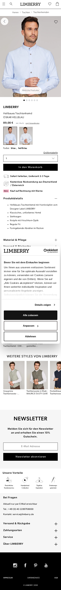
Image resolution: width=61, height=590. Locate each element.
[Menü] (3, 4)
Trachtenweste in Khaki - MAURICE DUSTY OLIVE (37, 392)
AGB (56, 578)
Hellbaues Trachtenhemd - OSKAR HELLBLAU (13, 344)
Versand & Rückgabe (16, 523)
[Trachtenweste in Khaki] (37, 375)
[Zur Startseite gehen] (30, 4)
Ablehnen (30, 336)
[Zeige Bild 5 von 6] (34, 100)
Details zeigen (43, 304)
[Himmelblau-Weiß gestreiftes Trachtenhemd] (26, 136)
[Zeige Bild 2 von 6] (26, 100)
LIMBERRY (11, 107)
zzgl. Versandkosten (32, 123)
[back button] (4, 21)
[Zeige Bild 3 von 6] (29, 100)
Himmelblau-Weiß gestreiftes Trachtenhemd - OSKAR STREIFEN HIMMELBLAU (37, 344)
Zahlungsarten (12, 530)
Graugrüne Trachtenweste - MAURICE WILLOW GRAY (11, 392)
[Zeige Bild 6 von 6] (37, 100)
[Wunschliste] (50, 4)
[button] (30, 158)
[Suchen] (11, 4)
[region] (30, 58)
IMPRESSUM (8, 578)
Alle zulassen (30, 315)
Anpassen (28, 325)
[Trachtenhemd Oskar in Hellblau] (30, 56)
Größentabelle (50, 153)
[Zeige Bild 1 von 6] (24, 100)
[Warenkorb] (57, 4)
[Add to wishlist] (56, 22)
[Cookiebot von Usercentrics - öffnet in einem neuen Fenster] (44, 251)
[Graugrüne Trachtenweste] (14, 375)
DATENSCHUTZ (33, 578)
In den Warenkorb (30, 167)
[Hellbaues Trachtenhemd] (10, 136)
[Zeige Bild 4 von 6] (32, 100)
